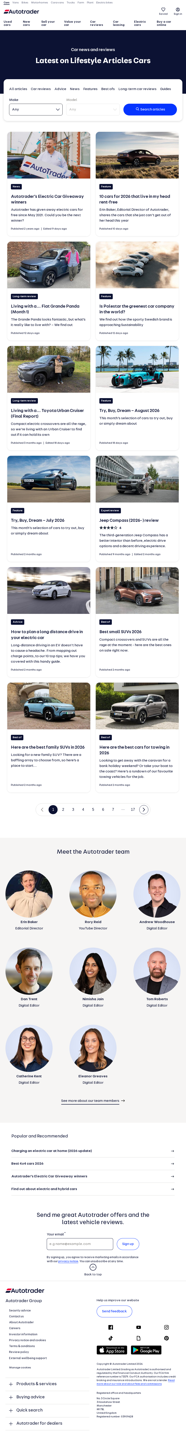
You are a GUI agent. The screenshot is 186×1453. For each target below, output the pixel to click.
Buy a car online (164, 23)
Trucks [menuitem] (71, 2)
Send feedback (114, 1311)
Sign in (178, 14)
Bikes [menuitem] (25, 2)
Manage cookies (20, 1367)
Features (90, 89)
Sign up (128, 1244)
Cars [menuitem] (7, 2)
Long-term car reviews (137, 89)
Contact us (16, 1316)
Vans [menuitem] (15, 2)
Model (71, 100)
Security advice (20, 1310)
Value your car (72, 23)
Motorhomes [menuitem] (39, 2)
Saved (163, 14)
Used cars (8, 23)
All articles (18, 89)
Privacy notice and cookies (27, 1340)
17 (133, 809)
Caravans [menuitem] (57, 2)
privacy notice (68, 1261)
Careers (14, 1328)
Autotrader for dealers (39, 1423)
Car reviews (96, 23)
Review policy (19, 1352)
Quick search (29, 1410)
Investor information (23, 1334)
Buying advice (30, 1397)
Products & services (36, 1384)
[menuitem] (11, 24)
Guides (165, 89)
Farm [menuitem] (81, 2)
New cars (26, 23)
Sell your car (48, 23)
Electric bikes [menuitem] (104, 2)
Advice (60, 89)
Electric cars (140, 23)
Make (13, 100)
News (75, 89)
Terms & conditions (22, 1346)
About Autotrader (21, 1322)
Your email (55, 1234)
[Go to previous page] (42, 809)
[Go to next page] (143, 809)
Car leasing (119, 23)
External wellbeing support (28, 1358)
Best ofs (108, 89)
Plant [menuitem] (90, 2)
